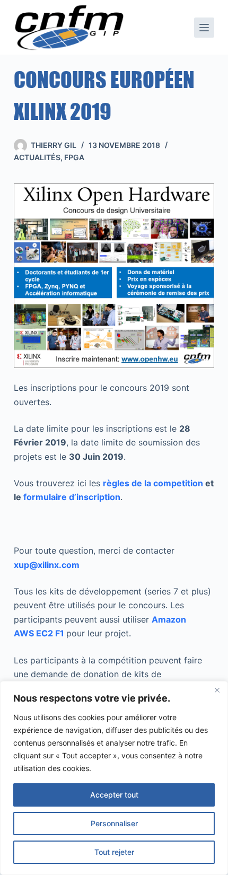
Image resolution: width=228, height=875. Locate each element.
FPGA (74, 157)
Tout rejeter (114, 851)
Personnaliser (114, 823)
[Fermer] (217, 690)
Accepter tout (114, 794)
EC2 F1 (49, 633)
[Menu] (204, 28)
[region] (114, 778)
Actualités (37, 157)
